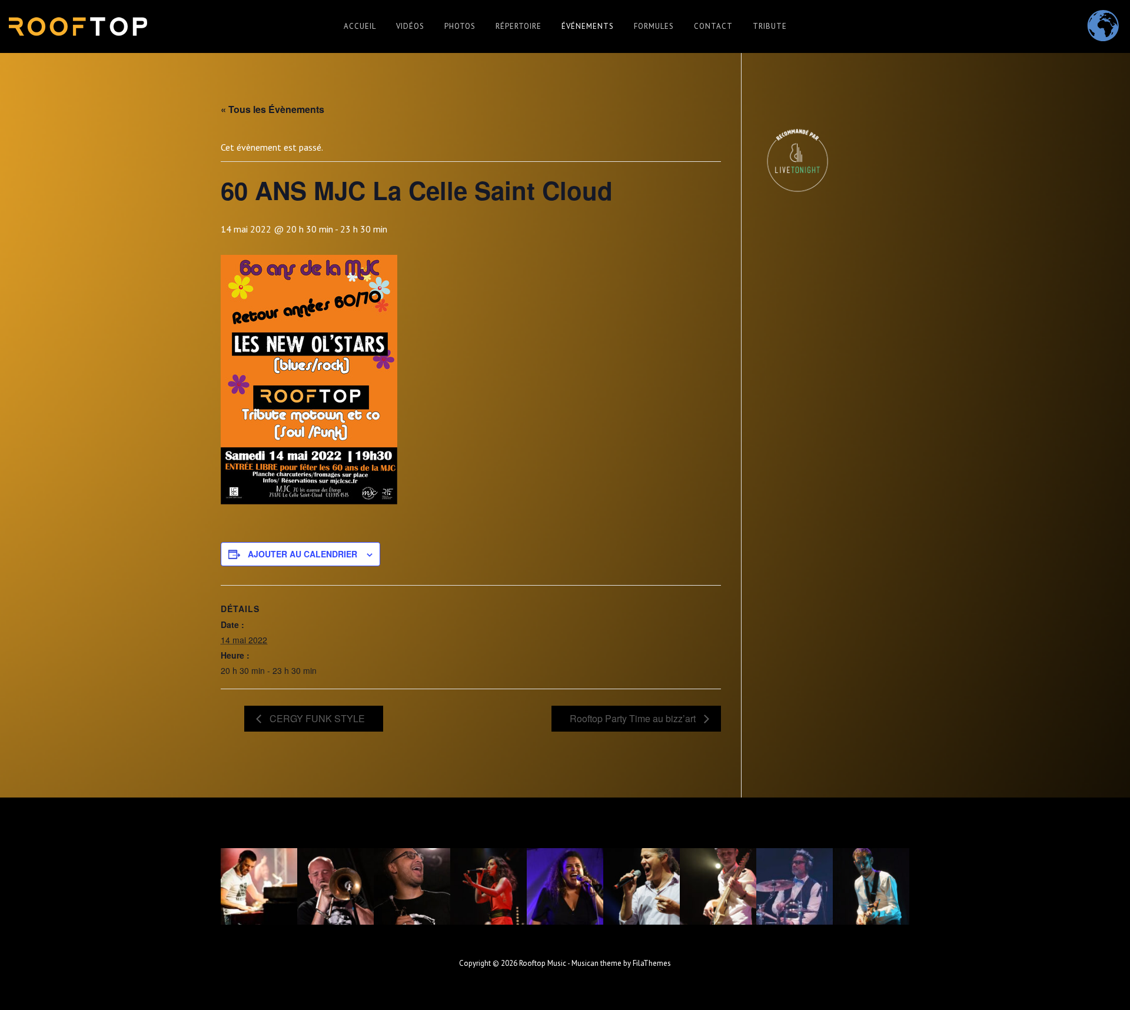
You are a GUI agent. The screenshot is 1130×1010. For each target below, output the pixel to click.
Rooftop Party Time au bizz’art (634, 718)
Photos (460, 26)
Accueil (360, 26)
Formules (654, 26)
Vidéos (410, 26)
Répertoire (518, 26)
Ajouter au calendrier (302, 554)
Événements (587, 26)
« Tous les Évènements (272, 109)
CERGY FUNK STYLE (316, 718)
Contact (713, 26)
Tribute (770, 26)
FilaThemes (652, 963)
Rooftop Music (542, 963)
